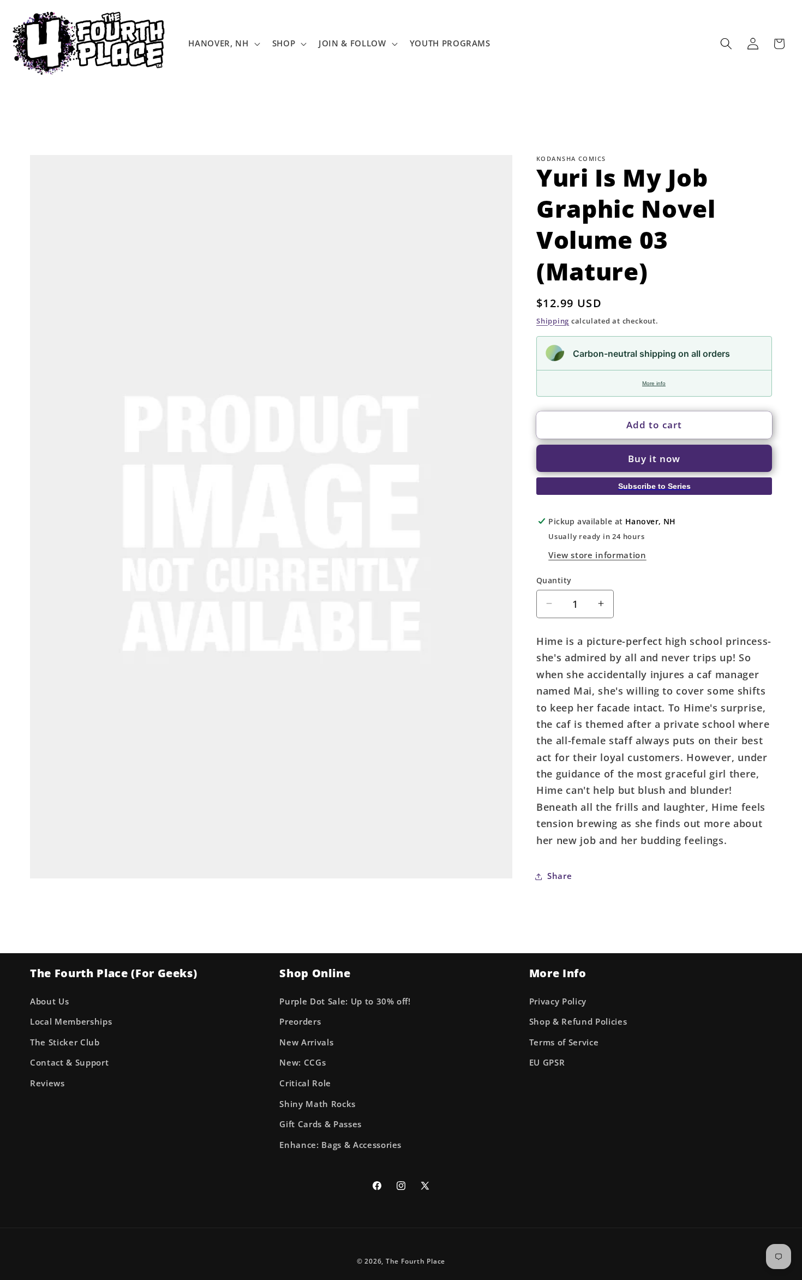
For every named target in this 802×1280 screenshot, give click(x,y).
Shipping (552, 320)
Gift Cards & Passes (320, 1124)
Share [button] (559, 876)
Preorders (300, 1021)
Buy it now (654, 458)
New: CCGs (302, 1062)
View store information (597, 555)
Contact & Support (69, 1062)
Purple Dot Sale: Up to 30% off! (344, 1001)
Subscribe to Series (654, 486)
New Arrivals (306, 1042)
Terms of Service (564, 1042)
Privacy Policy (557, 1001)
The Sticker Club (65, 1042)
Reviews (47, 1083)
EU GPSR (547, 1062)
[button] (223, 43)
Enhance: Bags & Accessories (340, 1145)
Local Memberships (71, 1021)
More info (654, 383)
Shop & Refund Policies (578, 1021)
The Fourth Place (415, 1261)
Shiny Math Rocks (317, 1104)
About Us (49, 1001)
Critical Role (305, 1083)
